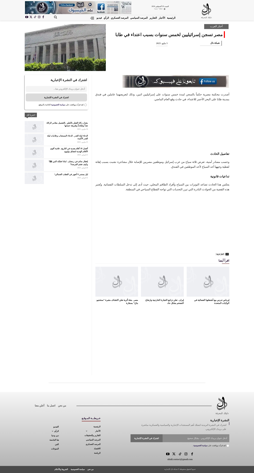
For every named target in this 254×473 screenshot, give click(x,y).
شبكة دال (215, 43)
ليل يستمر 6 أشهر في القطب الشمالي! (71, 174)
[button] (55, 17)
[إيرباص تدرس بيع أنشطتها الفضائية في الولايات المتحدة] (208, 282)
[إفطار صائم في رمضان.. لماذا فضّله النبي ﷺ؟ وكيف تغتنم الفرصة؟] (34, 165)
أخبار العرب (216, 26)
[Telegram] (169, 66)
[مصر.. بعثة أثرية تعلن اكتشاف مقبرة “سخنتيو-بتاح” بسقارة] (116, 282)
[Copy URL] (159, 66)
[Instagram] (39, 17)
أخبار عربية (220, 254)
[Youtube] (27, 17)
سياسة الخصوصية (58, 105)
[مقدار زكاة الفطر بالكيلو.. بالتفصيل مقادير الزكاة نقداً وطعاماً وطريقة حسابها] (34, 126)
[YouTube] (168, 454)
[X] (31, 17)
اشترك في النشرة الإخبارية (56, 97)
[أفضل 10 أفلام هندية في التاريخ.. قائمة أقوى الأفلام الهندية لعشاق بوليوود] (34, 152)
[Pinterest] (198, 66)
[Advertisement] (162, 126)
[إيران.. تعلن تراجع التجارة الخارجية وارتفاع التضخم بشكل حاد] (162, 282)
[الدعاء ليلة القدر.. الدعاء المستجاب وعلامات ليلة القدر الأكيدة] (34, 139)
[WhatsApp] (188, 66)
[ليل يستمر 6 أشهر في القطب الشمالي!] (34, 178)
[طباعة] (178, 66)
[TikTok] (35, 17)
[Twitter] (174, 454)
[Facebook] (43, 17)
